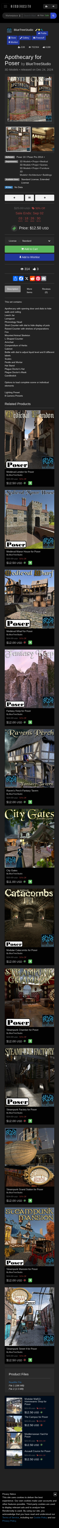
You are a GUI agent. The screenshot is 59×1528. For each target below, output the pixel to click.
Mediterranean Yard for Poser (36, 1435)
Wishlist (14, 42)
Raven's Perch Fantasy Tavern (22, 790)
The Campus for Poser (36, 1417)
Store (13, 38)
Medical (44, 161)
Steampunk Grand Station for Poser (24, 1189)
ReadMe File (15, 1382)
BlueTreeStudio (38, 64)
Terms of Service (10, 1517)
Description (12, 289)
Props (35, 161)
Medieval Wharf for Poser (19, 631)
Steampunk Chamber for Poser (22, 1029)
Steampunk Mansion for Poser (22, 1269)
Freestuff (39, 38)
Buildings (47, 175)
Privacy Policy (9, 1521)
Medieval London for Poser (20, 471)
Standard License (30, 179)
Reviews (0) (46, 291)
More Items (29, 291)
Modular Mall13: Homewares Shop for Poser (35, 1402)
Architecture (35, 175)
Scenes (44, 165)
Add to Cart (31, 249)
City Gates (11, 870)
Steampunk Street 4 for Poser (21, 1348)
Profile (43, 33)
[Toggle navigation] (5, 6)
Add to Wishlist (30, 257)
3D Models (25, 161)
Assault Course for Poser (38, 1451)
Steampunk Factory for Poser (21, 1109)
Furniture (44, 168)
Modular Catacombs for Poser (21, 950)
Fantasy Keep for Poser (18, 711)
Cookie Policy (40, 1517)
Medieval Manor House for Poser (23, 551)
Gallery (25, 38)
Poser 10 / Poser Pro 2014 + (31, 157)
